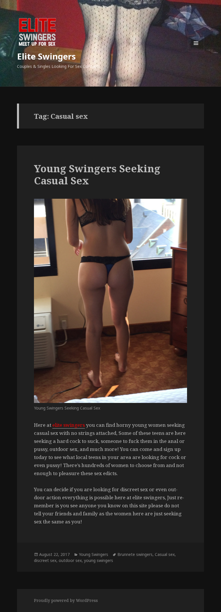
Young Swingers (93, 554)
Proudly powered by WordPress (66, 600)
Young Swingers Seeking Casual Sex (97, 174)
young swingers (98, 560)
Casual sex (165, 554)
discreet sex (45, 560)
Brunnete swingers (135, 554)
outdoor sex (70, 560)
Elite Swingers (46, 56)
